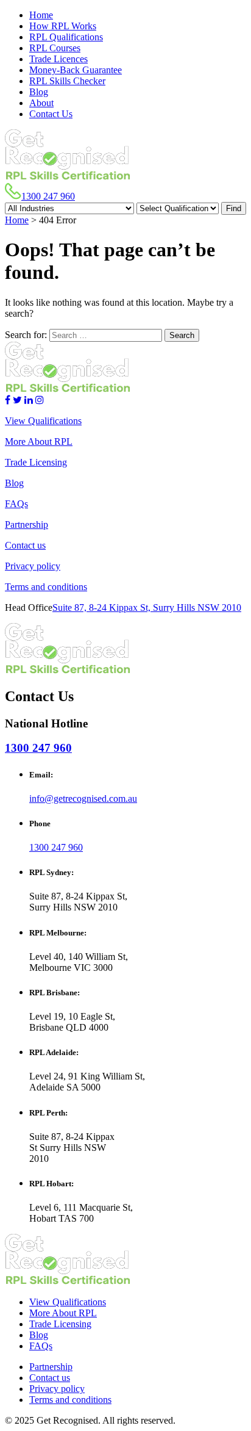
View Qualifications (43, 421)
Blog (38, 92)
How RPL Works (62, 26)
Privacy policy (32, 566)
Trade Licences (58, 59)
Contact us (25, 545)
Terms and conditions (46, 587)
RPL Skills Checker (67, 81)
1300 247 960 (48, 196)
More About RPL (38, 441)
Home (41, 15)
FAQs (16, 504)
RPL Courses (54, 48)
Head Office (28, 607)
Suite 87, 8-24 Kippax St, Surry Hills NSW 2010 (146, 607)
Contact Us (50, 114)
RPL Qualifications (66, 37)
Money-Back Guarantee (75, 70)
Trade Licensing (36, 462)
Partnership (26, 524)
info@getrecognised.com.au (83, 798)
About (41, 103)
